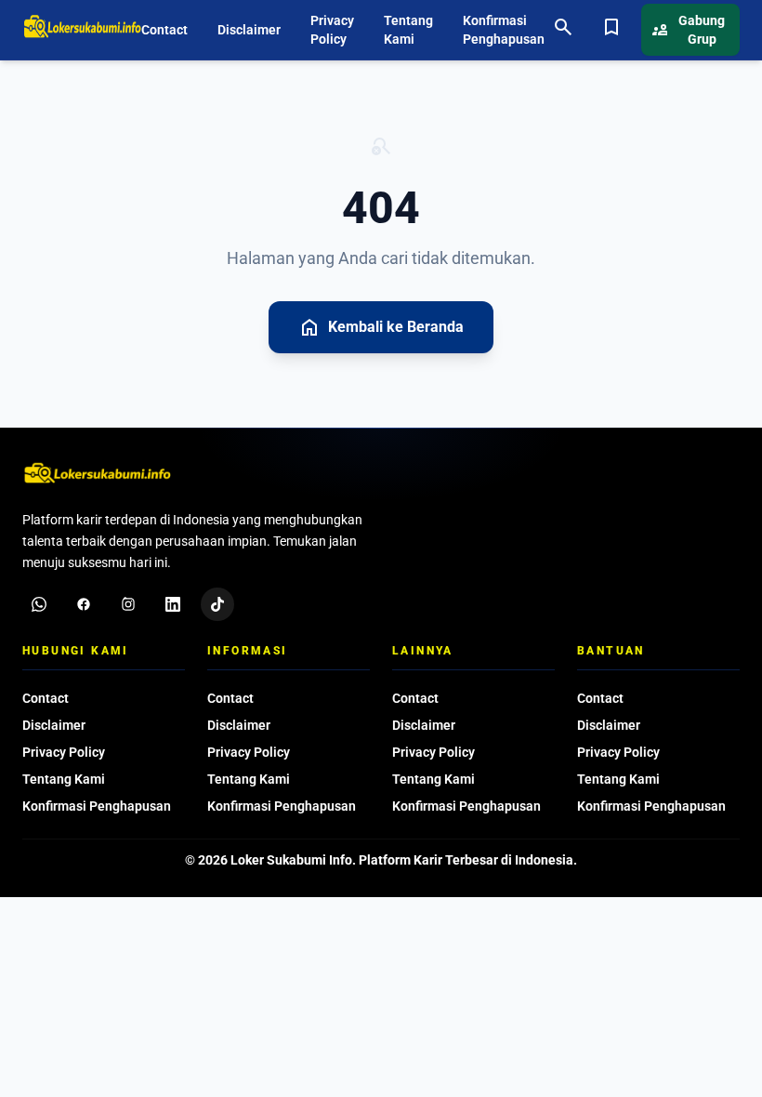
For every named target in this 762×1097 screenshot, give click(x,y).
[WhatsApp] (39, 604)
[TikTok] (217, 604)
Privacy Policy (332, 29)
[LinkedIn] (173, 604)
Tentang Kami (408, 29)
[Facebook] (83, 604)
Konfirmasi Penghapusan (504, 29)
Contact (164, 29)
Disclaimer (249, 29)
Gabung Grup (688, 29)
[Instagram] (128, 604)
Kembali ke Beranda (381, 327)
